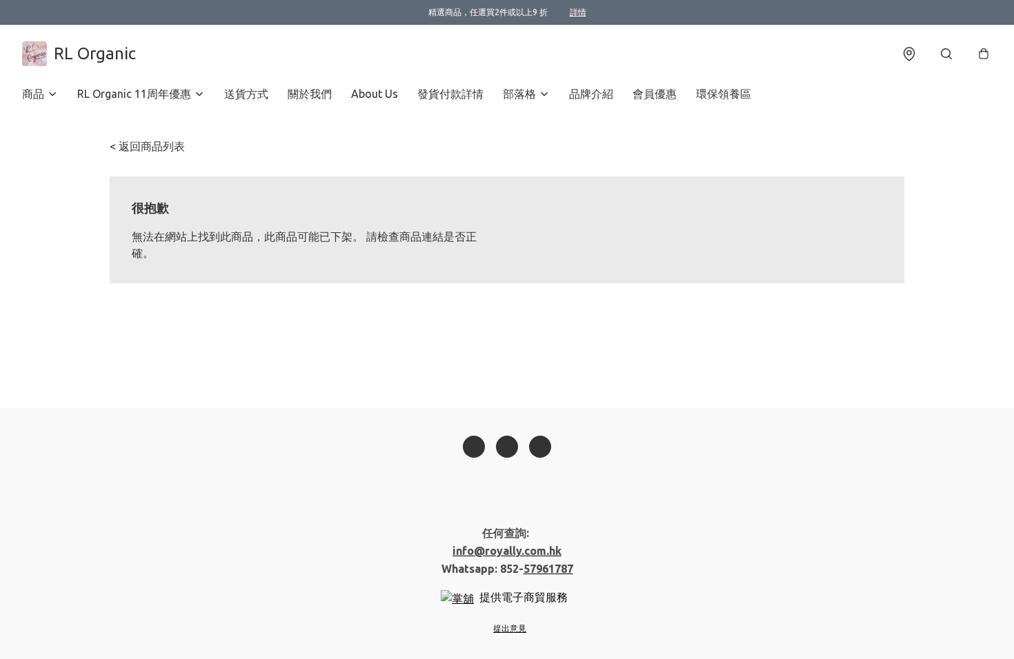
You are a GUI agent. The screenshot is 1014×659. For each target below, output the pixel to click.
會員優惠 (655, 94)
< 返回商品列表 (147, 146)
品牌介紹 (591, 94)
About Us (374, 94)
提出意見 (509, 628)
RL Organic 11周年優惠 (134, 94)
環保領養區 (723, 94)
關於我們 (310, 94)
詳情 (578, 12)
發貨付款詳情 (450, 94)
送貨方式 (246, 94)
